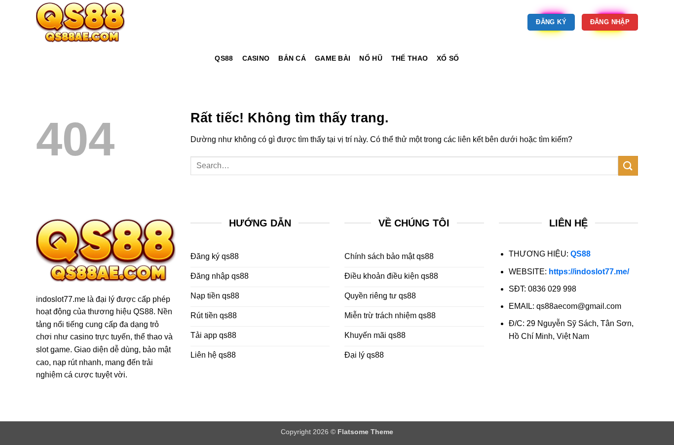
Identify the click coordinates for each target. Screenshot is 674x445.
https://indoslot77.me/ (589, 271)
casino (256, 58)
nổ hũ (370, 58)
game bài (332, 58)
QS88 (580, 254)
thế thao (409, 58)
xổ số (448, 58)
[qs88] (85, 22)
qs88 (224, 58)
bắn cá (292, 58)
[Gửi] (628, 165)
